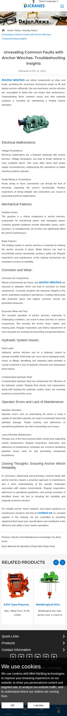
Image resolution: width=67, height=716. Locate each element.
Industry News (30, 30)
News (18, 30)
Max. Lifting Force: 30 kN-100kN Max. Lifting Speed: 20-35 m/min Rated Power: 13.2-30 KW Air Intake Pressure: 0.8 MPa (17, 613)
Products (8, 643)
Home (10, 30)
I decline (39, 705)
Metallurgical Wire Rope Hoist (49, 604)
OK (12, 705)
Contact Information (16, 650)
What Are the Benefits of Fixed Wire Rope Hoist (31, 546)
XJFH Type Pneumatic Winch (17, 604)
